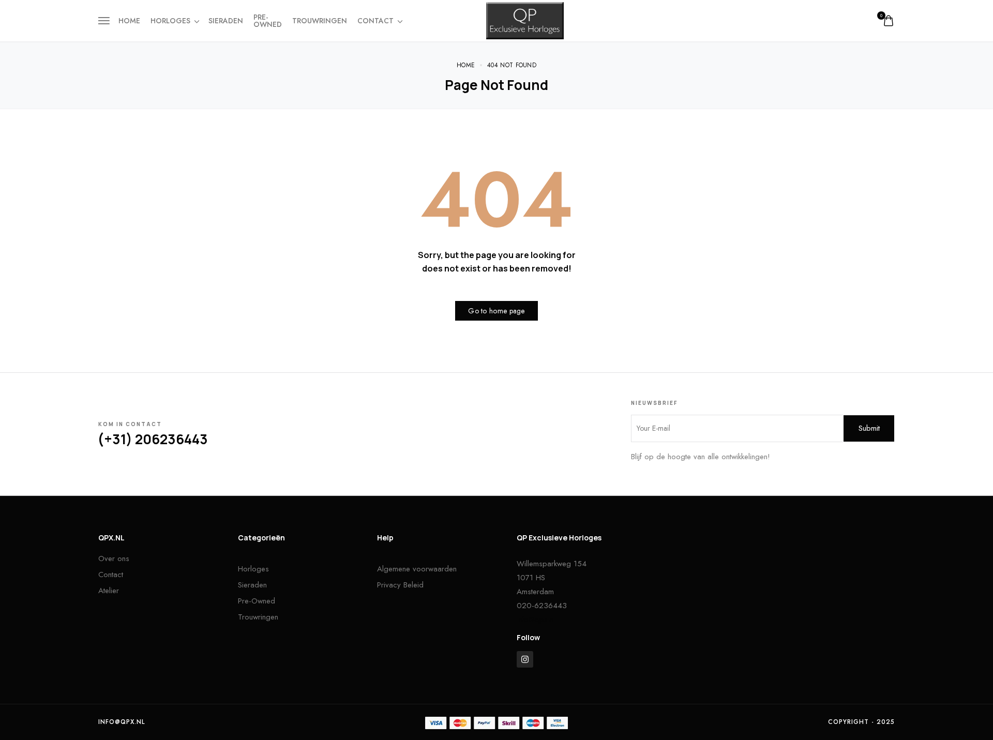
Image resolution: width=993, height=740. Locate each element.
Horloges (170, 20)
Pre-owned (267, 20)
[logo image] (525, 19)
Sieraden (225, 20)
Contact (375, 20)
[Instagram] (525, 659)
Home (129, 20)
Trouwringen (319, 20)
